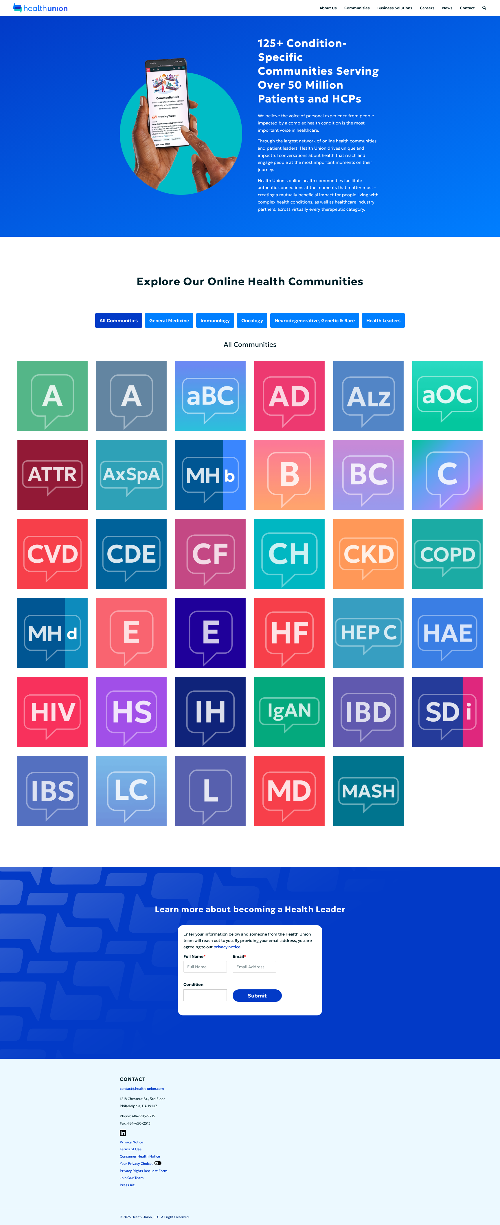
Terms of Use (130, 1149)
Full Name (194, 956)
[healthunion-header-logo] (40, 8)
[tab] (118, 320)
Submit (257, 995)
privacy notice (227, 946)
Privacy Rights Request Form (143, 1171)
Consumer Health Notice (140, 1156)
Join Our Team (132, 1178)
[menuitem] (328, 8)
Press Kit (127, 1185)
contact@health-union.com (142, 1088)
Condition (193, 984)
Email (239, 956)
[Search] (484, 8)
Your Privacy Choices (137, 1163)
